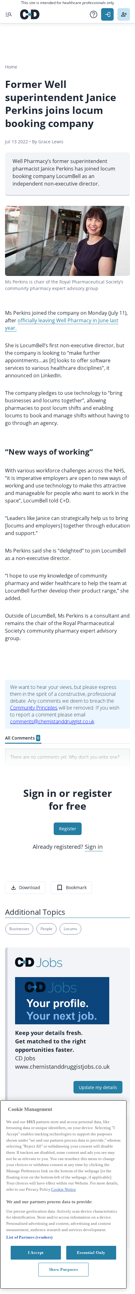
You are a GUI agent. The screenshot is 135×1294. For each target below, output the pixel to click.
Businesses (19, 928)
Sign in (94, 846)
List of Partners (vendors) (29, 1237)
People (46, 928)
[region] (63, 1194)
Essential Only (91, 1252)
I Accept (36, 1252)
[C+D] (30, 14)
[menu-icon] (9, 14)
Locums (70, 928)
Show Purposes (63, 1269)
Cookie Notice (63, 1189)
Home (11, 67)
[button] (93, 14)
